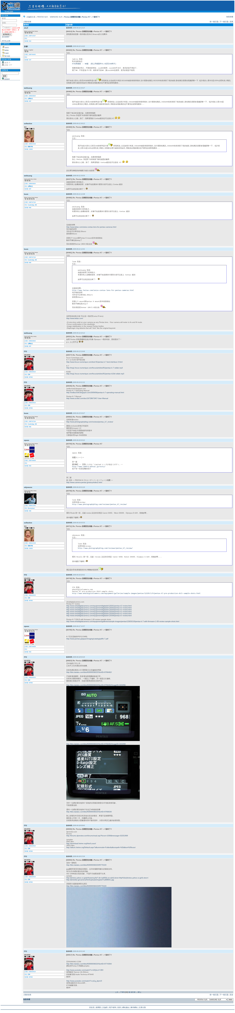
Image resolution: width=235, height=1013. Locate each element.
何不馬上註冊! (9, 11)
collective (28, 123)
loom (26, 194)
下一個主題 (224, 22)
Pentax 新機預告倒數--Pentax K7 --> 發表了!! (82, 17)
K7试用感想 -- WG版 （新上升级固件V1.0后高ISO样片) (94, 64)
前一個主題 (214, 22)
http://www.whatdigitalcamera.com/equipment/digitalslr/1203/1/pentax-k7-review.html (99, 606)
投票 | (119, 1007)
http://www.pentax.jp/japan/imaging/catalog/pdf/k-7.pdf (87, 639)
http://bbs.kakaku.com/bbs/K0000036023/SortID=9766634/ (89, 812)
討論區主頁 (31, 17)
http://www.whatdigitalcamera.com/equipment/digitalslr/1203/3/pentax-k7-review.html (99, 610)
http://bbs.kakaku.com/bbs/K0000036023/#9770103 (86, 865)
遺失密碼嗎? (5, 37)
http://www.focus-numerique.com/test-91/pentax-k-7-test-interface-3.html (94, 362)
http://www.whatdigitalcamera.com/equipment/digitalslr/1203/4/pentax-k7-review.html (99, 612)
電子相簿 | (113, 1007)
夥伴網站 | (134, 1007)
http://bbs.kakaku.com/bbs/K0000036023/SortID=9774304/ (89, 964)
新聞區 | (99, 1007)
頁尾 (231, 22)
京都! (26, 46)
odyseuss (28, 487)
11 (129, 992)
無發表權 (229, 17)
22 (139, 992)
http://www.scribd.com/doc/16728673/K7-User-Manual (87, 398)
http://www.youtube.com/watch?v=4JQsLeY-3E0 (84, 970)
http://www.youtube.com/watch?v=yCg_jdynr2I (84, 981)
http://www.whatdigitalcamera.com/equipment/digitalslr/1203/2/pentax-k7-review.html (99, 608)
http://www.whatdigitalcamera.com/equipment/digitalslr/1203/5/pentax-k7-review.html (99, 614)
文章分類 (142, 1007)
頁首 (231, 995)
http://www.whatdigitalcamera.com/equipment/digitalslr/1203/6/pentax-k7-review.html (99, 615)
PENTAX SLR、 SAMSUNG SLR (49, 17)
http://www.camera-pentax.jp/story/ (88, 467)
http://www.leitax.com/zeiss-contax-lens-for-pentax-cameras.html (91, 227)
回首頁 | (92, 1007)
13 (134, 992)
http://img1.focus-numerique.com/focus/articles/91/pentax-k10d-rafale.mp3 (95, 374)
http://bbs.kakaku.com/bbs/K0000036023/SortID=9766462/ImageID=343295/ (96, 685)
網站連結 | (126, 1007)
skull (26, 28)
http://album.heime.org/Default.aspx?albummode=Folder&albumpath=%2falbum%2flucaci (100, 847)
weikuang (28, 88)
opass (26, 440)
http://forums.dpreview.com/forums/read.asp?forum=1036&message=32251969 (97, 836)
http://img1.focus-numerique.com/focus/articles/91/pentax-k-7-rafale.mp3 (94, 368)
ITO (25, 351)
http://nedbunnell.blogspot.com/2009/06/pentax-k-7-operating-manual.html (95, 392)
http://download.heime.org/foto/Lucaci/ (81, 843)
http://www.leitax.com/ (74, 318)
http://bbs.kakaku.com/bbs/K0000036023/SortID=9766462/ (89, 672)
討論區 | (105, 1007)
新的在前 (27, 22)
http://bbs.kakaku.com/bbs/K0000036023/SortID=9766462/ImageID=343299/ (96, 744)
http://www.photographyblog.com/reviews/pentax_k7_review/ (89, 422)
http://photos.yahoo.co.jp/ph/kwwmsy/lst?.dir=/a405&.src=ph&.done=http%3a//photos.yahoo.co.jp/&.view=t (107, 878)
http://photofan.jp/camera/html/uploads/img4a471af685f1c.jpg (90, 880)
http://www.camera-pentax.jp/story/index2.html (84, 482)
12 (132, 992)
